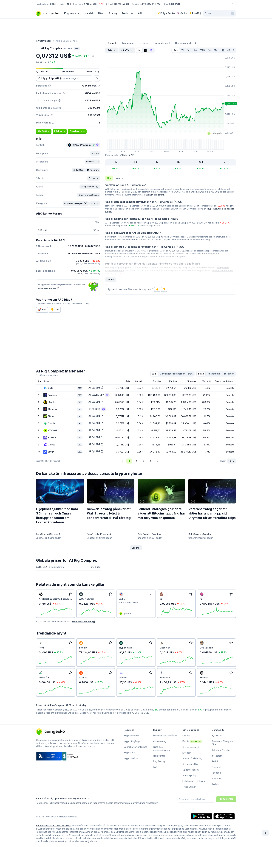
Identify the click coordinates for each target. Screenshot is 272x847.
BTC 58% (146, 4)
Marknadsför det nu (82, 621)
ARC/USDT (94, 387)
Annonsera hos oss (47, 288)
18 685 (52, 4)
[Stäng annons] (150, 594)
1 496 (68, 4)
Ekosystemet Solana (222, 270)
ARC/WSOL (94, 395)
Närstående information (47, 375)
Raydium (148, 194)
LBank (161, 194)
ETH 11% (156, 4)
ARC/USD (93, 437)
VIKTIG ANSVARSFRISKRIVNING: (53, 825)
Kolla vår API (128, 155)
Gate (133, 191)
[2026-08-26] (222, 50)
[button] (95, 153)
